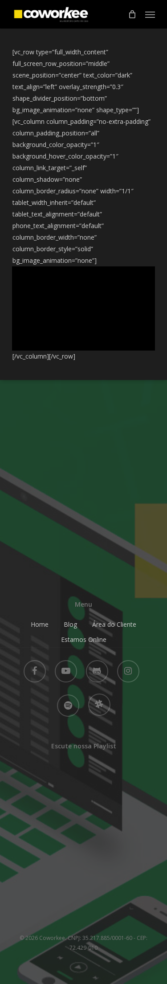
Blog (70, 624)
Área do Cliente (114, 624)
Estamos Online (83, 639)
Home (40, 624)
